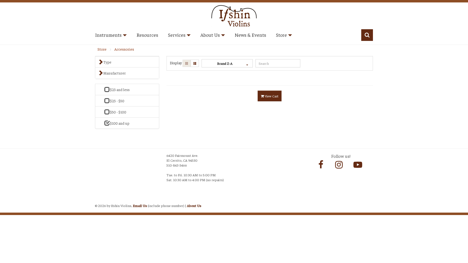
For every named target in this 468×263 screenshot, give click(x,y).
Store (102, 49)
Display (176, 62)
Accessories (124, 49)
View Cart (271, 96)
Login (100, 199)
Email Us (140, 205)
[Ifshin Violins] (234, 15)
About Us (194, 205)
